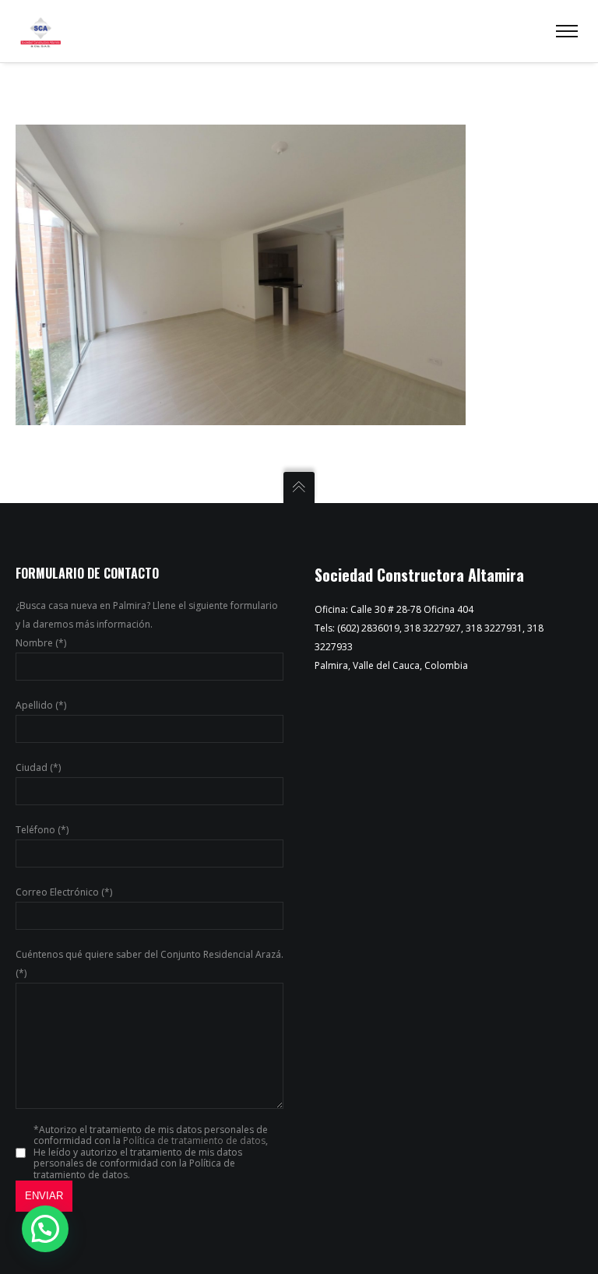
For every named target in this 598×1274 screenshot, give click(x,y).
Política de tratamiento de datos (194, 1140)
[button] (45, 1228)
